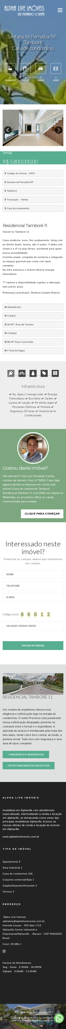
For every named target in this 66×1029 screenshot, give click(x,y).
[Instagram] (4, 951)
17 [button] (31, 141)
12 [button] (5, 141)
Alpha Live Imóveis (14, 917)
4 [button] (21, 138)
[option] (33, 128)
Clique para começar (42, 513)
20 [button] (47, 141)
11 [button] (58, 138)
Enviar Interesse (33, 645)
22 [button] (58, 141)
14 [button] (16, 141)
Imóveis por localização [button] (17, 997)
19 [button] (42, 141)
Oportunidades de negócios (29, 765)
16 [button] (26, 141)
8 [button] (42, 138)
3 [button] (16, 138)
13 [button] (10, 141)
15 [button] (21, 141)
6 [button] (31, 138)
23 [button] (5, 145)
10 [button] (53, 138)
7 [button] (37, 138)
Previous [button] (5, 128)
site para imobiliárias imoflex (33, 1012)
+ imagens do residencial (26, 754)
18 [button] (37, 141)
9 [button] (47, 138)
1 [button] (5, 138)
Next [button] (56, 128)
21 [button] (53, 141)
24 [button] (10, 145)
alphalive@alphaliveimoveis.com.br (24, 921)
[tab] (33, 997)
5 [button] (26, 138)
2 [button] (10, 138)
